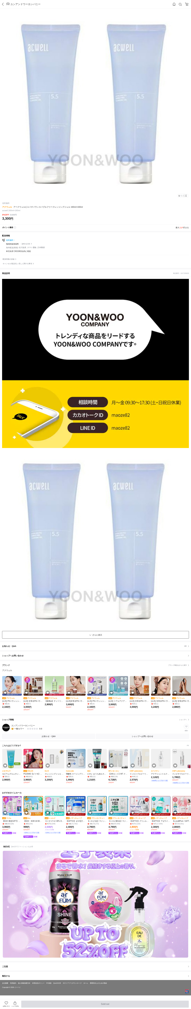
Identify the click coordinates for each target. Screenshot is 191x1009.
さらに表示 (97, 635)
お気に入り (6, 1006)
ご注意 (5, 966)
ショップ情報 (94, 719)
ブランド (94, 665)
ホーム (85, 983)
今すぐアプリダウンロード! (72, 983)
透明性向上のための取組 (98, 983)
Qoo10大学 (57, 983)
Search (180, 4)
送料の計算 (26, 244)
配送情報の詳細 (8, 259)
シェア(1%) (15, 1006)
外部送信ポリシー (38, 983)
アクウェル (7, 207)
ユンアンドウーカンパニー (25, 4)
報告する (6, 976)
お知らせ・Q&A (94, 646)
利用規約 (13, 983)
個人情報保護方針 (24, 983)
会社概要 (5, 983)
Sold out (105, 1005)
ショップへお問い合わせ (96, 656)
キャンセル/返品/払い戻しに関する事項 (17, 264)
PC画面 (48, 983)
